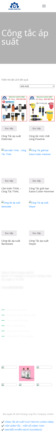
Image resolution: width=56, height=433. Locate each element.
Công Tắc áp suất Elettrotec (11, 137)
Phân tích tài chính (16, 309)
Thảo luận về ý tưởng (17, 331)
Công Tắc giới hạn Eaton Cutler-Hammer (41, 190)
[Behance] (28, 266)
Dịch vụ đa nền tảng (17, 320)
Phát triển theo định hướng (21, 315)
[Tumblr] (23, 266)
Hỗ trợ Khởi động (15, 325)
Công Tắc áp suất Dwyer (38, 242)
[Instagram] (12, 266)
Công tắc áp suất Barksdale (10, 242)
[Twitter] (7, 266)
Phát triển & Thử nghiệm (19, 336)
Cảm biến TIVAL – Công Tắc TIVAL (11, 190)
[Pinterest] (18, 266)
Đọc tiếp (9, 128)
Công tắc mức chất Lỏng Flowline (39, 137)
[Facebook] (2, 266)
